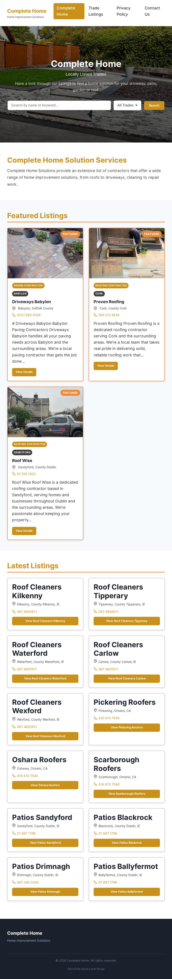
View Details (24, 372)
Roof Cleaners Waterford (37, 649)
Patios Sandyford (42, 817)
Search (154, 105)
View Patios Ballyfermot (127, 891)
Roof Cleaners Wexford (37, 706)
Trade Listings (95, 11)
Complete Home (26, 11)
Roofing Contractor (111, 285)
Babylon (20, 293)
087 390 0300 (28, 882)
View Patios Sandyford (45, 842)
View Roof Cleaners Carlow (127, 678)
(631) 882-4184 (29, 315)
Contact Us (152, 11)
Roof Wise (22, 460)
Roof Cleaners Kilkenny (37, 591)
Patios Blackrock (123, 817)
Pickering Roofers (125, 702)
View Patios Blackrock (127, 842)
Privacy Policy (124, 11)
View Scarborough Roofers (126, 793)
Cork (99, 293)
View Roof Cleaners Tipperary (126, 621)
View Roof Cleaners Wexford (45, 736)
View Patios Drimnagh (45, 891)
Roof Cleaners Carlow (118, 649)
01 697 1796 (26, 833)
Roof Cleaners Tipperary (118, 591)
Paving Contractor (28, 285)
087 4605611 (27, 611)
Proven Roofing (109, 301)
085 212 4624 (109, 315)
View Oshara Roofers (45, 785)
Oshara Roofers (39, 759)
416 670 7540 (109, 718)
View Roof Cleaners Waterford (45, 678)
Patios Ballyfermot (126, 866)
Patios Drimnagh (41, 866)
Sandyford (22, 452)
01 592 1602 (26, 474)
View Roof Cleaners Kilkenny (45, 621)
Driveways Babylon (31, 301)
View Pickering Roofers (127, 727)
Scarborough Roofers (116, 764)
